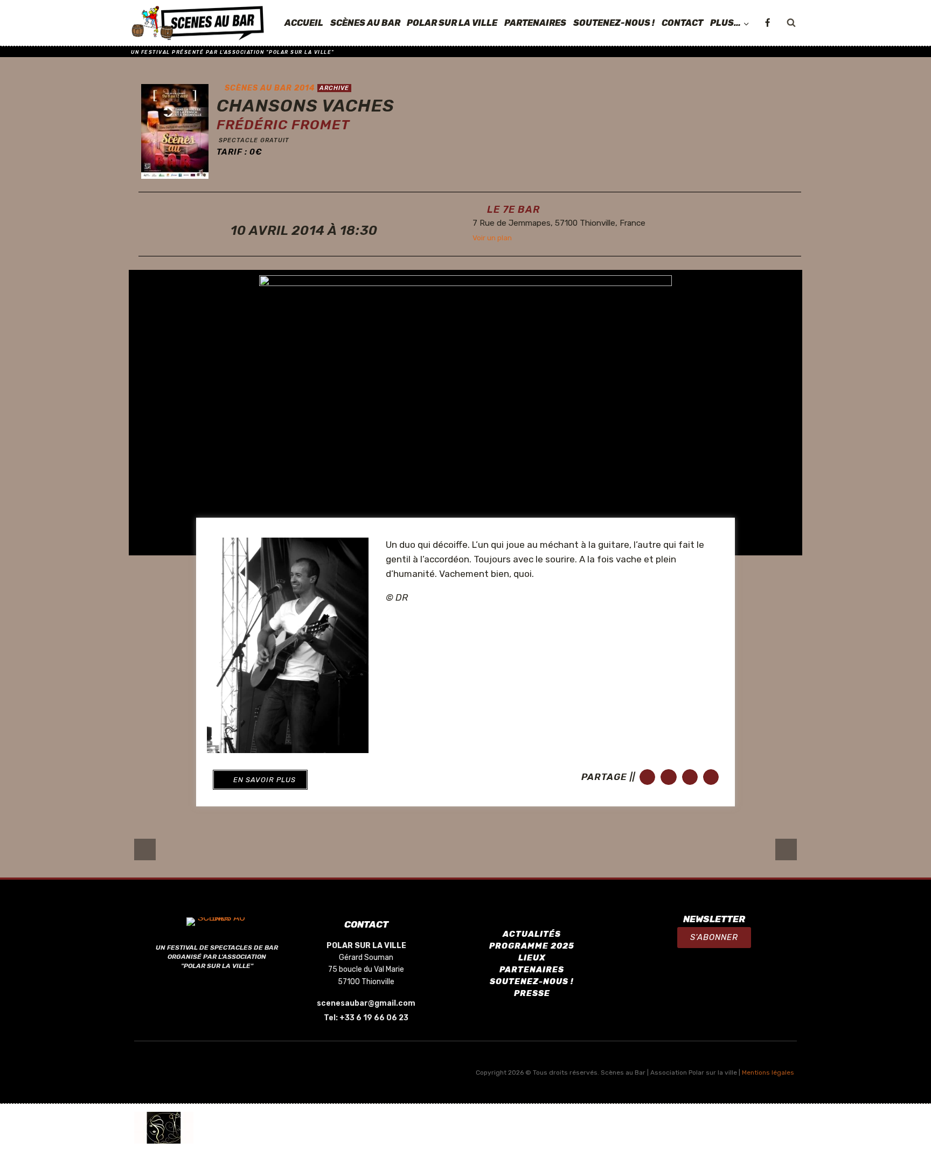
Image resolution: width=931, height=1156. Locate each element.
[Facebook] (767, 23)
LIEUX (532, 958)
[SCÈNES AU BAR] (198, 23)
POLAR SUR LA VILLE (452, 23)
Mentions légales (768, 1072)
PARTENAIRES (535, 23)
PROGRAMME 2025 (531, 946)
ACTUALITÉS (532, 934)
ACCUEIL (303, 23)
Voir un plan (492, 237)
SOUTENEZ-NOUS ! (614, 23)
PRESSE (532, 993)
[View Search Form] (791, 23)
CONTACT (682, 23)
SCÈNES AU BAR (365, 23)
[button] (260, 779)
